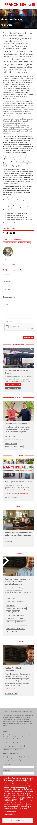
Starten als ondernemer (13, 239)
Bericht (5, 305)
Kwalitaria (20, 106)
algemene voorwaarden (14, 723)
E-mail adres (7, 289)
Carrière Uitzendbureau (13, 142)
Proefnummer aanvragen (13, 746)
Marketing (10, 605)
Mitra (14, 98)
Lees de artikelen (10, 742)
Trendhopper (7, 98)
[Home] (15, 4)
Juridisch (15, 612)
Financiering (20, 622)
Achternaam (7, 282)
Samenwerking (10, 437)
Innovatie (10, 625)
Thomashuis (28, 173)
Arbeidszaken (11, 598)
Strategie (10, 618)
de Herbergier (15, 171)
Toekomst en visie (10, 243)
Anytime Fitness (27, 162)
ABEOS (17, 146)
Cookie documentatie (10, 811)
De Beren (27, 106)
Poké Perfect (16, 127)
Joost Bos (6, 258)
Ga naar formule (12, 388)
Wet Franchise (12, 631)
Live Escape (29, 186)
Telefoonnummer (9, 297)
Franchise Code (21, 625)
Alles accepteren (17, 820)
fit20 (21, 162)
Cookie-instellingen (9, 814)
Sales (9, 612)
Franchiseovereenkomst (14, 446)
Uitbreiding (20, 618)
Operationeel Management (16, 608)
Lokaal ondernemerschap (16, 602)
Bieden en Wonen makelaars (18, 152)
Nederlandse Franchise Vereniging (14, 37)
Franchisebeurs (24, 243)
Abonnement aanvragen (12, 750)
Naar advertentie (12, 384)
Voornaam (6, 274)
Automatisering (11, 693)
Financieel (10, 622)
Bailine (5, 164)
